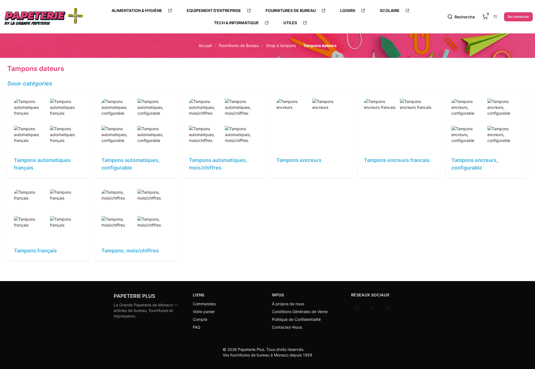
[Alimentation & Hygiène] (170, 10)
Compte (200, 319)
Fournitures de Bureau (239, 45)
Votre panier (204, 311)
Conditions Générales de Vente (300, 311)
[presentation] (485, 16)
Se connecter (518, 16)
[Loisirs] (363, 10)
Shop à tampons (281, 45)
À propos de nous (288, 303)
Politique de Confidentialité (296, 319)
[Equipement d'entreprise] (249, 10)
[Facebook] (372, 307)
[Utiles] (305, 22)
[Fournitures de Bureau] (323, 10)
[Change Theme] (497, 16)
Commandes (204, 303)
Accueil (205, 45)
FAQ (196, 327)
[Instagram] (356, 307)
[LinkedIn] (387, 307)
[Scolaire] (407, 10)
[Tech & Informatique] (266, 22)
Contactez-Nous (287, 327)
